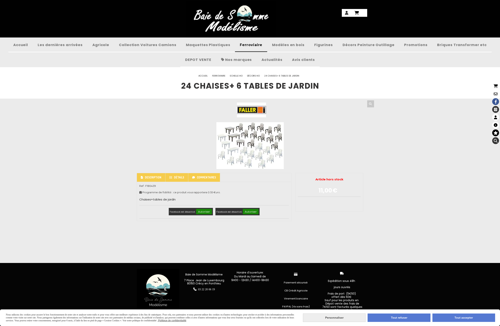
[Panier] (495, 86)
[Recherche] (495, 140)
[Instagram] (495, 109)
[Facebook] (495, 101)
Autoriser (204, 211)
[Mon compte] (495, 117)
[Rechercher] (370, 103)
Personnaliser (334, 317)
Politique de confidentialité (172, 320)
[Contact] (495, 93)
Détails (179, 177)
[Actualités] (495, 125)
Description (153, 177)
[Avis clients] (495, 132)
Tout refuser (399, 317)
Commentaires (206, 177)
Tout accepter (463, 317)
